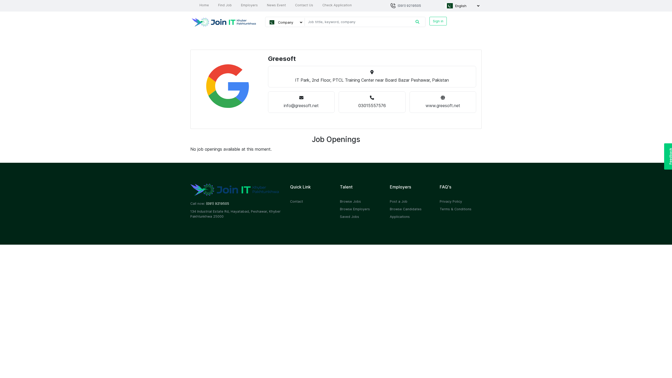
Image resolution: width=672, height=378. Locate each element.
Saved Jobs (349, 217)
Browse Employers (355, 209)
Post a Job (398, 201)
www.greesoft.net (443, 105)
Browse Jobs (350, 201)
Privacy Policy (451, 201)
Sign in (438, 21)
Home (204, 5)
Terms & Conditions (455, 209)
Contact (296, 201)
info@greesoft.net (301, 105)
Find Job (225, 5)
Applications (400, 217)
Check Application (337, 5)
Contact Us (304, 5)
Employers (249, 5)
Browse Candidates (406, 209)
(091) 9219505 (409, 6)
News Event (276, 5)
